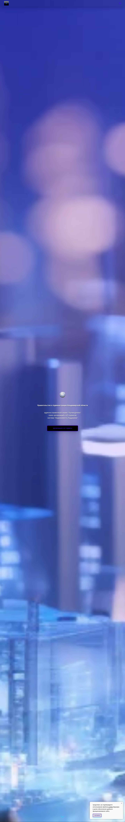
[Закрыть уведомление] (122, 803)
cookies (110, 807)
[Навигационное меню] (120, 3)
